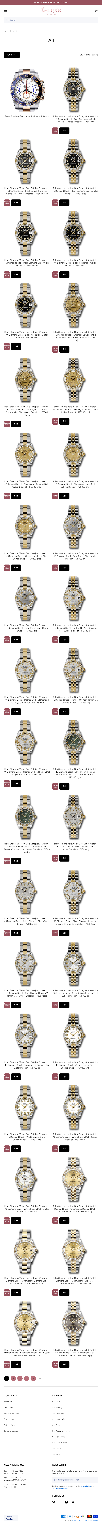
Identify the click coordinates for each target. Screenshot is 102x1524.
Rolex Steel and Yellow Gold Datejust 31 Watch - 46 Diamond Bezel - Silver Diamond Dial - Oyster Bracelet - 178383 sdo (27, 921)
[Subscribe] (94, 1480)
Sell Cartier (57, 1448)
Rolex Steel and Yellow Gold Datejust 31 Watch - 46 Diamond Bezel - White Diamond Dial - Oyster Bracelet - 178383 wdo (26, 1137)
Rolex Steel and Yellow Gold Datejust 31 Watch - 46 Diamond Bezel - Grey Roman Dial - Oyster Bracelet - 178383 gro (26, 628)
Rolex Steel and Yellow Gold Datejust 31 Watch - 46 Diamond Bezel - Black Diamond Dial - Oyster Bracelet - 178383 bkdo (26, 263)
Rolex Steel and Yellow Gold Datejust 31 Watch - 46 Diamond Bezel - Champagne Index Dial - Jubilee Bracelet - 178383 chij (75, 484)
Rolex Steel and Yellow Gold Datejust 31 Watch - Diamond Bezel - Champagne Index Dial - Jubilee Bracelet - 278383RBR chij (75, 1281)
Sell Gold (56, 1402)
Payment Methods (11, 1413)
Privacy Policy (9, 1419)
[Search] (6, 20)
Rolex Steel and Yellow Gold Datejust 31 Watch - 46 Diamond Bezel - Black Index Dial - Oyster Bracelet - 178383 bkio (26, 335)
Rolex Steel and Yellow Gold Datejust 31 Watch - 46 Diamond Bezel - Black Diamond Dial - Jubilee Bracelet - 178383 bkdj (75, 191)
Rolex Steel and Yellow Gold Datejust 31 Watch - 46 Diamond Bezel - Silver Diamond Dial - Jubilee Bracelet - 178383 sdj (75, 846)
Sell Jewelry (57, 1407)
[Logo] (51, 11)
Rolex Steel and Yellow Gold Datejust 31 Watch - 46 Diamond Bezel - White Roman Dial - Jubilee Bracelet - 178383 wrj (75, 1137)
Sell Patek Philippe (60, 1437)
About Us (8, 1402)
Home (6, 31)
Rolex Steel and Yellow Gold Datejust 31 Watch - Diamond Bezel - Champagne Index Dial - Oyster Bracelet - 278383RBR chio (27, 1353)
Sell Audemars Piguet (61, 1431)
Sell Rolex (56, 1425)
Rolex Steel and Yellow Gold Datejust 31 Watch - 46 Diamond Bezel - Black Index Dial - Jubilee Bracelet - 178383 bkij (75, 263)
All (13, 31)
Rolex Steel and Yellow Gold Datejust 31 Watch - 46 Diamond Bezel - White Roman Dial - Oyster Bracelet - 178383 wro (26, 1209)
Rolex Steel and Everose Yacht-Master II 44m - (27, 116)
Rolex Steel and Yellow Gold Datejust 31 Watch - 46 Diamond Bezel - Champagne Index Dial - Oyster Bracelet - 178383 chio (26, 556)
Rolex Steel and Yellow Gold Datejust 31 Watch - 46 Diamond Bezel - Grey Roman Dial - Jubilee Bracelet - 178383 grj (75, 556)
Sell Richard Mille (59, 1443)
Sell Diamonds (58, 1413)
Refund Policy (10, 1425)
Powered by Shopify (91, 1520)
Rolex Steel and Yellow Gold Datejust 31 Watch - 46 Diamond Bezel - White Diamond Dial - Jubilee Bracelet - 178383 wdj (75, 1065)
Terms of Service (11, 1431)
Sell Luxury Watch (59, 1419)
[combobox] (51, 20)
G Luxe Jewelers (77, 1520)
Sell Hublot (57, 1454)
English (9, 1519)
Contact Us (9, 1407)
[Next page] (39, 1378)
